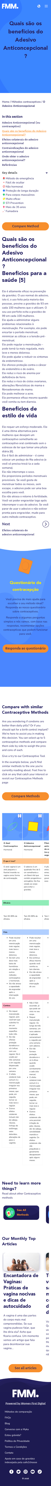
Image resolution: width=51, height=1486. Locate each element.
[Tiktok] (40, 1472)
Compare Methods (25, 796)
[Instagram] (26, 1472)
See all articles (25, 1368)
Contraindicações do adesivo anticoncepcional (20, 149)
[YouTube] (33, 1472)
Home (5, 102)
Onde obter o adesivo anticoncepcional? (15, 158)
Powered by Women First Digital (25, 1403)
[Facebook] (11, 1472)
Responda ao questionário (25, 648)
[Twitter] (18, 1472)
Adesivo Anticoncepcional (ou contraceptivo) (21, 124)
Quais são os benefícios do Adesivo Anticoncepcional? (24, 133)
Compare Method (25, 226)
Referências (9, 164)
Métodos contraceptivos (26, 102)
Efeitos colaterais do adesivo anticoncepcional (20, 141)
